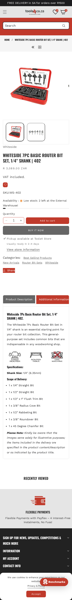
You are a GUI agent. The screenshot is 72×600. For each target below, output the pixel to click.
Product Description (19, 299)
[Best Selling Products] (39, 47)
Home (7, 39)
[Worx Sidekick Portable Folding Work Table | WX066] (33, 47)
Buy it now (36, 230)
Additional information (54, 299)
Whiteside (10, 147)
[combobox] (36, 25)
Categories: (12, 258)
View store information (23, 249)
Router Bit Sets (32, 262)
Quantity (9, 213)
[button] (7, 12)
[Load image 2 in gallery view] (36, 132)
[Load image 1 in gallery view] (15, 132)
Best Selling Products (37, 257)
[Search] (63, 25)
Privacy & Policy (36, 586)
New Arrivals (11, 262)
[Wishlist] (5, 184)
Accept (36, 594)
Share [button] (11, 270)
